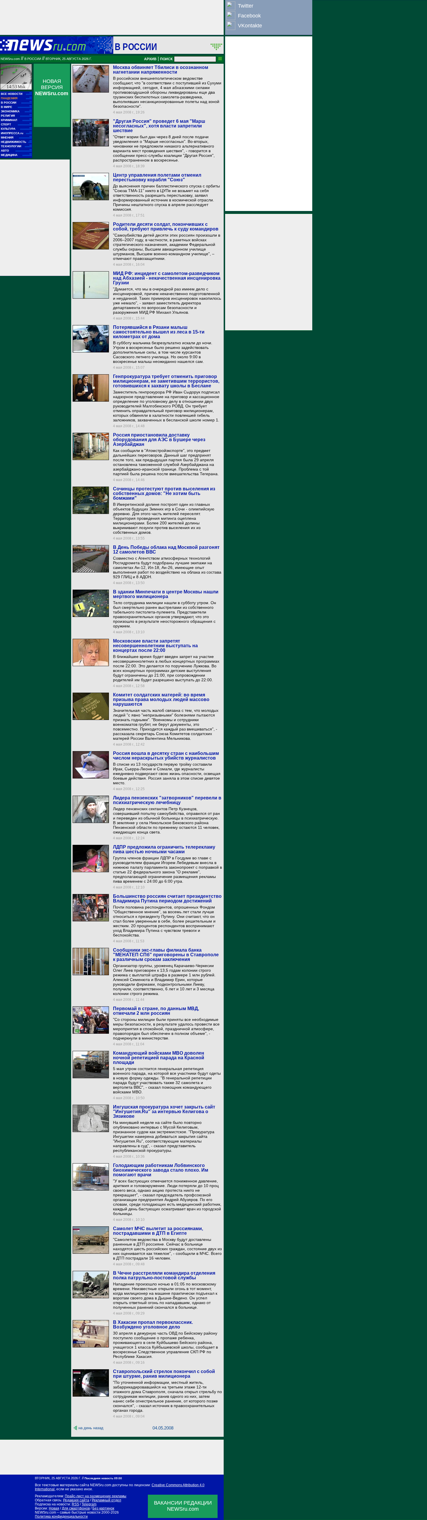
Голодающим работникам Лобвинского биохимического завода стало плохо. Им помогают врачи (160, 1170)
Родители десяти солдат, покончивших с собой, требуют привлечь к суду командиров (165, 226)
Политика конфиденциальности (61, 1516)
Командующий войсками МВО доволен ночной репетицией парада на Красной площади (158, 1058)
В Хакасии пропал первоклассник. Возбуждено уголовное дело (153, 1324)
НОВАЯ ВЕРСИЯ (51, 87)
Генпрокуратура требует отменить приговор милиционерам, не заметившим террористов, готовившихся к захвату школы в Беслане (166, 381)
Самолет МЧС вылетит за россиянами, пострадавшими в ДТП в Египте (158, 1231)
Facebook (249, 16)
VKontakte (250, 26)
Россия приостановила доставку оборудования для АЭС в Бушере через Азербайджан (159, 439)
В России (136, 46)
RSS (75, 1504)
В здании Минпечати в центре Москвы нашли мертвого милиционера (165, 594)
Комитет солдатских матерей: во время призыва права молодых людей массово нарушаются (161, 699)
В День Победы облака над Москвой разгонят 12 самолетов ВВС (166, 549)
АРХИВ (150, 59)
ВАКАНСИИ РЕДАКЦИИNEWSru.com (183, 1506)
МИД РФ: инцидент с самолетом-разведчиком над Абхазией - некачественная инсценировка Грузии (166, 278)
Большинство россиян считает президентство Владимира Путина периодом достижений (167, 898)
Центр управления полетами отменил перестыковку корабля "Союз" (157, 177)
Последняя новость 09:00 (103, 1478)
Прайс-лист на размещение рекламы (95, 1496)
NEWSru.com (10, 59)
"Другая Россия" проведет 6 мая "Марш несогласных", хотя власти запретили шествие (159, 126)
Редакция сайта (76, 1500)
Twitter (245, 6)
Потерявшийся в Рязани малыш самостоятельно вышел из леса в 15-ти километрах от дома (158, 332)
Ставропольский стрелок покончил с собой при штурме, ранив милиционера (164, 1374)
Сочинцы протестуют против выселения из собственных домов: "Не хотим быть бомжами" (164, 493)
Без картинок (103, 1508)
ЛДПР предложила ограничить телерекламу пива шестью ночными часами (164, 849)
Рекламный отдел (106, 1500)
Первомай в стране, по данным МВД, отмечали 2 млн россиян (156, 1011)
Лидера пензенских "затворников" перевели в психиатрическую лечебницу (167, 800)
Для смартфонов (76, 1508)
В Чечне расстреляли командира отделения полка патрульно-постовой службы (164, 1275)
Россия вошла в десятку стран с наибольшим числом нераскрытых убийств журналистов (166, 755)
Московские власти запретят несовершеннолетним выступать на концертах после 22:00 (155, 645)
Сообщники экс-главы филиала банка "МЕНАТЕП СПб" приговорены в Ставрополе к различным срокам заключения (166, 955)
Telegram (89, 1504)
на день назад (90, 1428)
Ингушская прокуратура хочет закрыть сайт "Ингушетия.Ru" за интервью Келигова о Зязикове (164, 1111)
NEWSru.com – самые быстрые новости (68, 1512)
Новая (54, 1508)
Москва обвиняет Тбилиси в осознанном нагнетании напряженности (160, 70)
